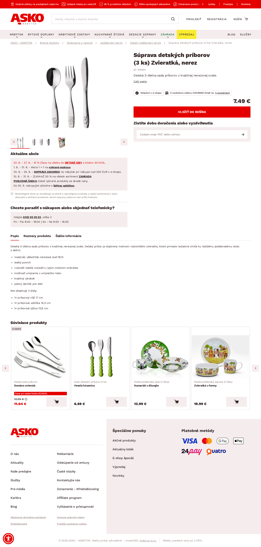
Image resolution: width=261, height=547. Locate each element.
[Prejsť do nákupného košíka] (240, 19)
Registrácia (217, 19)
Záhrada (167, 34)
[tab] (15, 237)
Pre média (18, 489)
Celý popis (140, 81)
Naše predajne (21, 471)
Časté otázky (66, 471)
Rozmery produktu (37, 236)
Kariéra (16, 498)
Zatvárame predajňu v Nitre (193, 4)
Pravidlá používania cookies (71, 524)
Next (255, 368)
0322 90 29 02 (32, 217)
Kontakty (245, 4)
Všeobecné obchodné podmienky (28, 517)
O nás (15, 454)
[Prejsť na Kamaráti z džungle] (160, 357)
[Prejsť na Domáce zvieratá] (40, 357)
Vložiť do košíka (192, 112)
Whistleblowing (19, 524)
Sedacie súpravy (142, 34)
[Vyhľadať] (174, 19)
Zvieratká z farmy (213, 384)
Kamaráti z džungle (151, 384)
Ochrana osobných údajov (70, 517)
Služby (245, 34)
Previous (5, 368)
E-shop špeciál (123, 458)
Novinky (118, 475)
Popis (15, 236)
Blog (231, 34)
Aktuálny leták (123, 449)
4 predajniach (222, 93)
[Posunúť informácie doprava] (199, 4)
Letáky (211, 4)
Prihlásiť (194, 19)
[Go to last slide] (14, 142)
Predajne (228, 4)
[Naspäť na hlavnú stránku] (27, 19)
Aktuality (17, 462)
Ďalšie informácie (68, 236)
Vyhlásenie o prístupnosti (75, 506)
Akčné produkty (124, 440)
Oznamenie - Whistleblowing (78, 489)
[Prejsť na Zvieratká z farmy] (220, 357)
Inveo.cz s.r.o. (147, 540)
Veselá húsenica (90, 384)
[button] (20, 142)
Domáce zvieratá (25, 384)
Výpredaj (119, 467)
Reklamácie (65, 454)
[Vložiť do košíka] (56, 402)
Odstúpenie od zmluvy (73, 462)
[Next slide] (124, 142)
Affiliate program (69, 498)
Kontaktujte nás (68, 480)
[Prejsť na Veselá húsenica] (100, 357)
